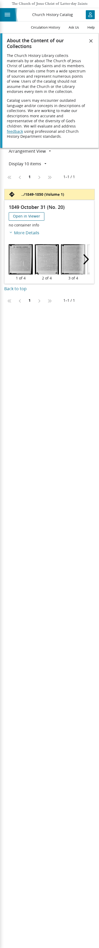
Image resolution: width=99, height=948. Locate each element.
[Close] (91, 41)
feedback (15, 131)
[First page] (9, 177)
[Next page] (39, 177)
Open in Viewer (26, 216)
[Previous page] (20, 177)
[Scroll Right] (84, 259)
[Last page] (49, 177)
